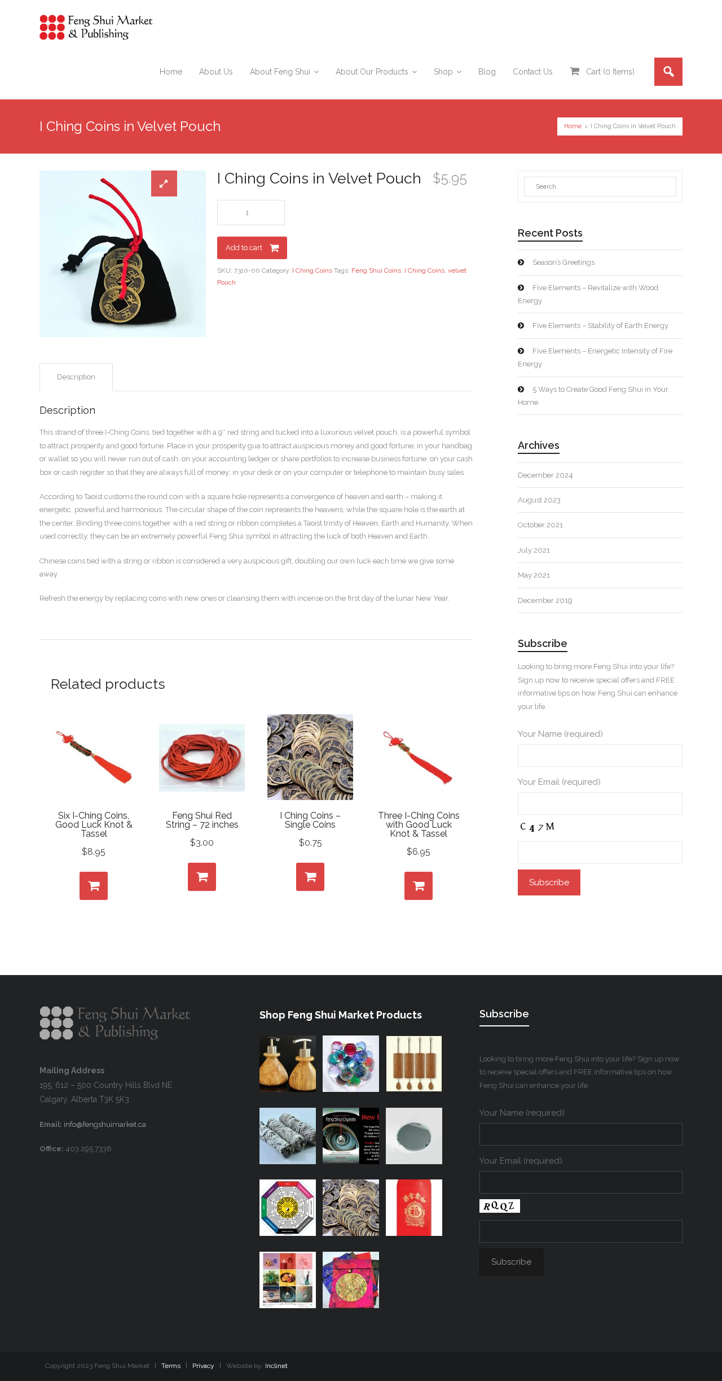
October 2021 (540, 525)
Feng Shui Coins (376, 270)
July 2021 (534, 550)
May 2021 (534, 575)
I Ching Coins (312, 270)
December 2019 (545, 600)
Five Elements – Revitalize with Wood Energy (588, 294)
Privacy (203, 1366)
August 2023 (539, 500)
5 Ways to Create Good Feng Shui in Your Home (593, 396)
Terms (170, 1366)
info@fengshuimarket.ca (105, 1124)
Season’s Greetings (563, 262)
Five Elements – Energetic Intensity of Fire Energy (595, 357)
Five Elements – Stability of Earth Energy (600, 325)
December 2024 (545, 475)
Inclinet (276, 1366)
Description (76, 377)
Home (573, 126)
